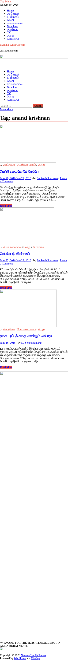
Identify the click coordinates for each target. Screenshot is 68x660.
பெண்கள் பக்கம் (26, 164)
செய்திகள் (13, 13)
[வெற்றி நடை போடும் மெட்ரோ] (34, 144)
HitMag (35, 658)
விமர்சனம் (13, 16)
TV (9, 32)
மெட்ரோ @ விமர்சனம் (15, 253)
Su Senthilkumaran (47, 178)
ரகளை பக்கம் (14, 23)
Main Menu (6, 109)
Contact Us (13, 38)
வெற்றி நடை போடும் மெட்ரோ (19, 171)
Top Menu (6, 1)
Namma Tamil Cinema (12, 44)
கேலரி (10, 19)
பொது (10, 35)
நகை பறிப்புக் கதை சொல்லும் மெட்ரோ (26, 336)
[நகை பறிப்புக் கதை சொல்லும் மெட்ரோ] (34, 309)
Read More (6, 205)
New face (12, 26)
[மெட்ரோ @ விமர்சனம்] (34, 226)
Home (10, 10)
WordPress (20, 658)
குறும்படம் (12, 29)
